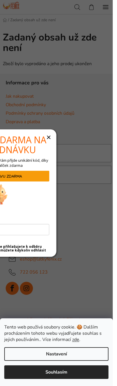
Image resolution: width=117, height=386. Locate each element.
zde (75, 339)
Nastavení (56, 354)
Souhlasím (56, 372)
